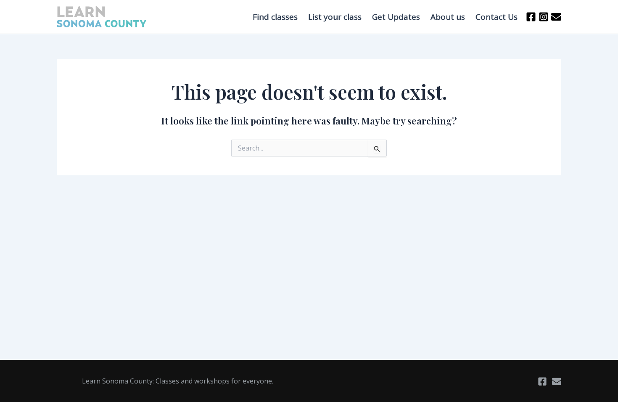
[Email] (556, 381)
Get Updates (396, 16)
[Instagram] (544, 17)
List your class (335, 16)
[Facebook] (531, 17)
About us (447, 16)
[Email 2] (556, 17)
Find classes (275, 16)
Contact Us (496, 16)
